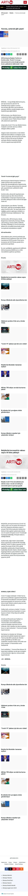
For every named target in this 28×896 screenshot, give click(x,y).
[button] (20, 54)
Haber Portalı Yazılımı (9, 893)
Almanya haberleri (7, 875)
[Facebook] (2, 54)
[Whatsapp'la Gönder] (11, 54)
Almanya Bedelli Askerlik (9, 885)
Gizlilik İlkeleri (22, 862)
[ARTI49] (7, 2)
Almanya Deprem (7, 883)
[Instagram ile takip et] (18, 868)
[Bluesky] (7, 54)
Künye (10, 862)
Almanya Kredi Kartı (8, 880)
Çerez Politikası (19, 864)
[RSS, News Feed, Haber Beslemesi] (21, 868)
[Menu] (25, 2)
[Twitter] (4, 54)
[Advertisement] (14, 21)
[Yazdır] (18, 54)
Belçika (11, 13)
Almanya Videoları (7, 878)
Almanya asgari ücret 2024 (10, 888)
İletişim (15, 862)
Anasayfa (5, 13)
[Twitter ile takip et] (10, 868)
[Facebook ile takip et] (6, 868)
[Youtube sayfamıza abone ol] (14, 868)
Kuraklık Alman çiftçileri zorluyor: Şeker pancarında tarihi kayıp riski (16, 7)
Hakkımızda (4, 862)
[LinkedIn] (9, 54)
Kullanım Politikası (9, 864)
